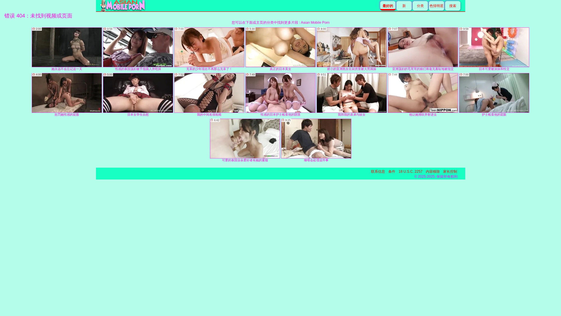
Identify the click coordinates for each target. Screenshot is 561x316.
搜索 (452, 6)
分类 (420, 6)
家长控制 (450, 171)
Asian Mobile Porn (315, 22)
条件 (391, 171)
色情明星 (437, 6)
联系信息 (378, 171)
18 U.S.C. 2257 (411, 171)
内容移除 (433, 171)
